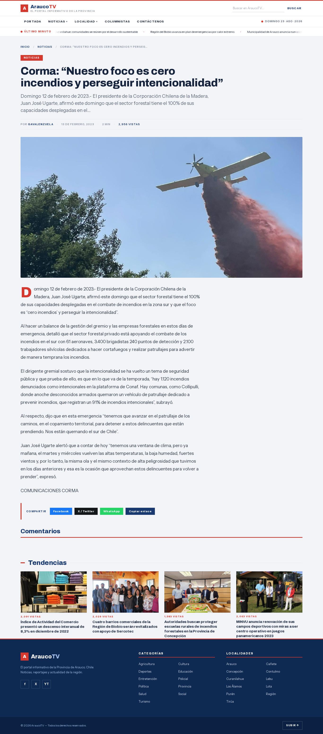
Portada (32, 21)
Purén (230, 694)
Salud (142, 694)
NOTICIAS (45, 46)
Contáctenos (150, 21)
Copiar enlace (140, 511)
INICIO (25, 46)
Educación (185, 671)
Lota (269, 686)
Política (144, 686)
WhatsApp (111, 511)
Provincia (184, 686)
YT (46, 684)
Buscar (294, 8)
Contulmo (273, 671)
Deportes (145, 671)
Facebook (61, 511)
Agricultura (147, 664)
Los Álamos (234, 686)
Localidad (86, 21)
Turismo (144, 701)
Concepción (234, 671)
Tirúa (230, 701)
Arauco (231, 664)
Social (182, 694)
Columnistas (117, 21)
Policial (183, 679)
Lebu (269, 679)
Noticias (58, 21)
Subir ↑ (292, 725)
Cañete (271, 664)
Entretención (148, 679)
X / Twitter (86, 511)
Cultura (183, 664)
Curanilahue (235, 679)
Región (271, 694)
